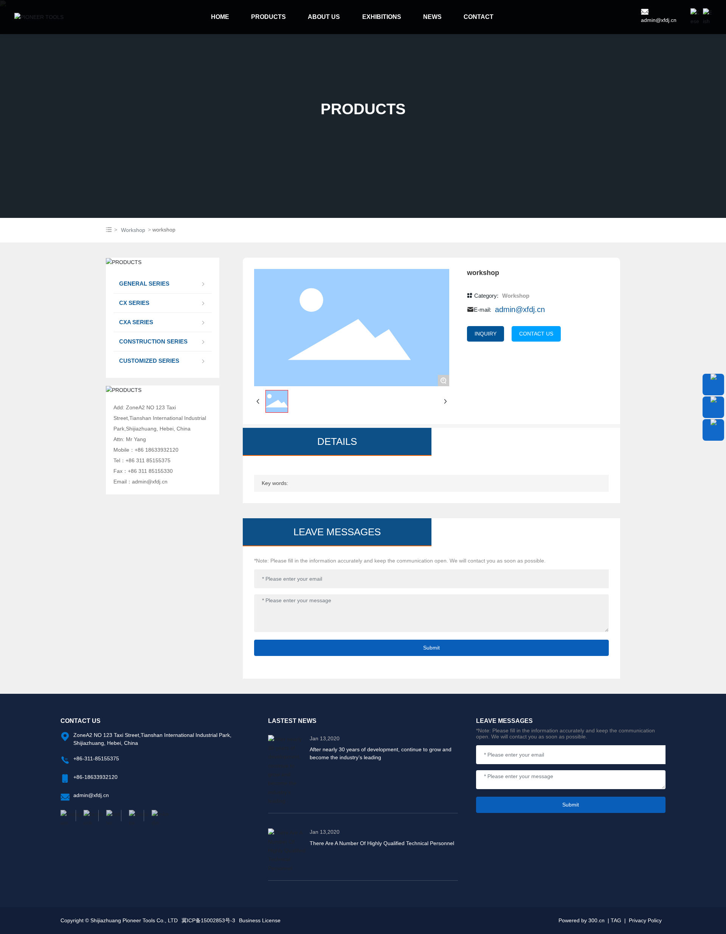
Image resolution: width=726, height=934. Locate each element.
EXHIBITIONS (381, 17)
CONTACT (478, 17)
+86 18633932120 (156, 450)
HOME (220, 17)
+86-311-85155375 (96, 758)
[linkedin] (155, 815)
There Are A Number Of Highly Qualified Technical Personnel (382, 843)
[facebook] (87, 815)
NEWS (432, 17)
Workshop (133, 230)
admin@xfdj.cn (658, 20)
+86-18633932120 (95, 777)
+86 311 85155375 (148, 460)
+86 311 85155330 (150, 471)
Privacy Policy (645, 920)
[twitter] (109, 815)
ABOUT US (324, 17)
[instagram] (68, 815)
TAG (616, 920)
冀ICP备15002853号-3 (208, 920)
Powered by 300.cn (581, 920)
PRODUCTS (268, 17)
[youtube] (132, 815)
